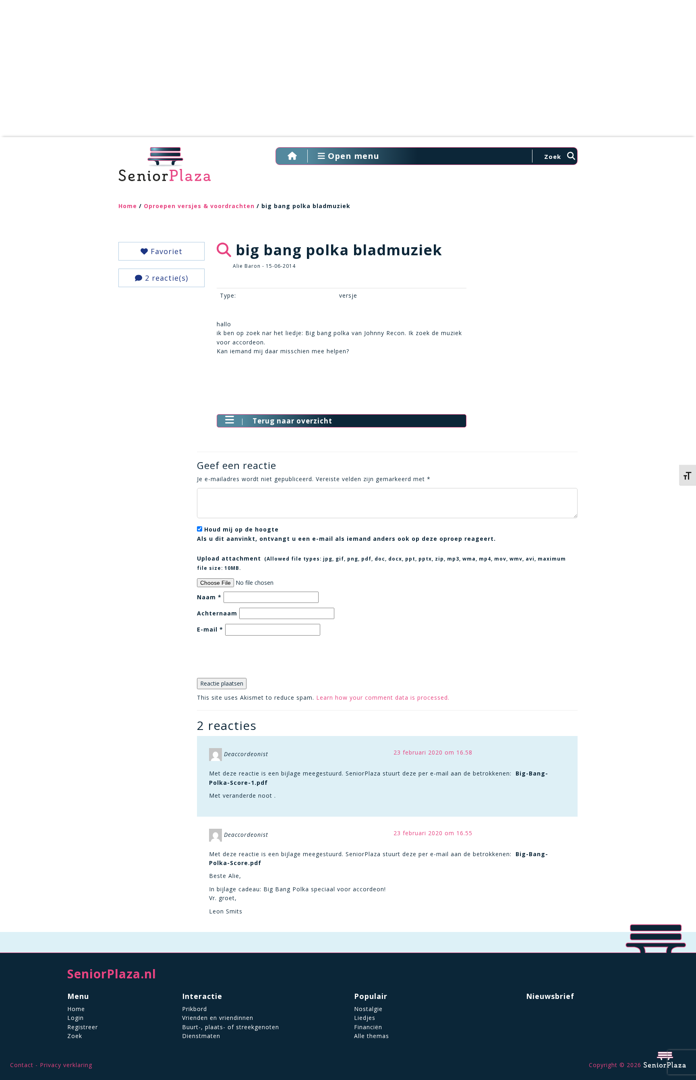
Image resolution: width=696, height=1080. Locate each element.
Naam (209, 597)
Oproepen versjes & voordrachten (199, 206)
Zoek (74, 1036)
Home (127, 206)
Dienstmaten (201, 1036)
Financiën (368, 1027)
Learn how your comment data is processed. (383, 697)
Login (75, 1018)
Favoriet (165, 251)
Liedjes (364, 1018)
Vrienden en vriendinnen (217, 1018)
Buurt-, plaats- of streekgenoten (230, 1027)
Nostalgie (368, 1009)
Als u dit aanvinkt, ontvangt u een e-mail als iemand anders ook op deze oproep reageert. (346, 533)
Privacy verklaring (66, 1065)
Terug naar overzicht (292, 420)
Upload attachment (381, 563)
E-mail (210, 629)
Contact (21, 1065)
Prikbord (194, 1009)
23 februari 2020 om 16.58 (433, 752)
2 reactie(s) (165, 278)
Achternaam (217, 613)
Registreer (82, 1027)
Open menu (352, 155)
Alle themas (371, 1036)
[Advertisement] (348, 72)
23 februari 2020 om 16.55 (433, 833)
